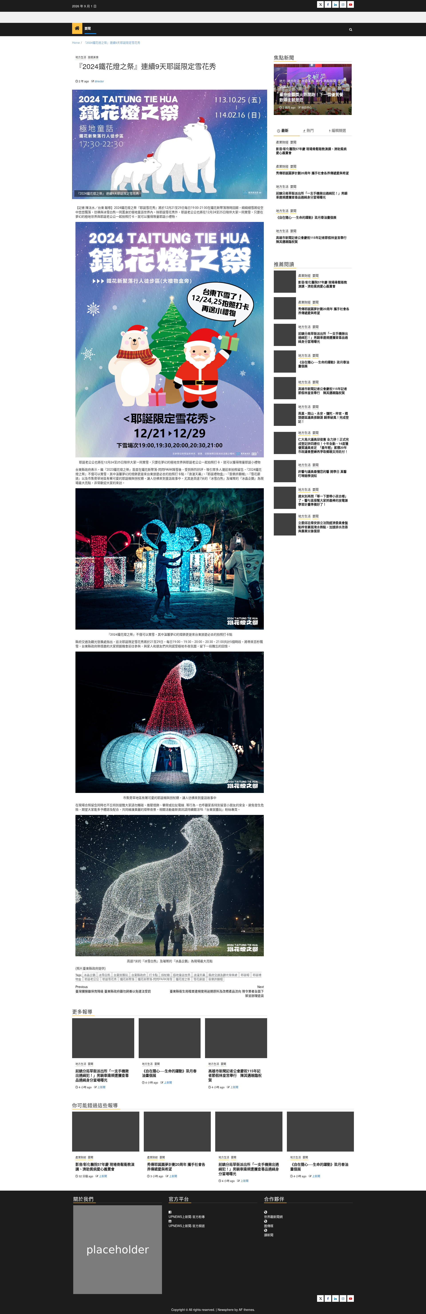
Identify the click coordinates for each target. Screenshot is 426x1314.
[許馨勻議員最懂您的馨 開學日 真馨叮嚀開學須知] (285, 471)
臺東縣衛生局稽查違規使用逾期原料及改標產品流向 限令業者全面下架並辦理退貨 (217, 991)
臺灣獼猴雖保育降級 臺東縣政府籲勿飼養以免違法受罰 (113, 988)
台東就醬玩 (121, 975)
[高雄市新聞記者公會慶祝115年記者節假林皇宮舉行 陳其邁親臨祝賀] (236, 1038)
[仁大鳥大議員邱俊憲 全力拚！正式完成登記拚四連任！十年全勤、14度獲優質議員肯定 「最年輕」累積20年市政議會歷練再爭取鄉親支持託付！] (285, 443)
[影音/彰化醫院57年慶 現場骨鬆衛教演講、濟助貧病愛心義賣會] (285, 282)
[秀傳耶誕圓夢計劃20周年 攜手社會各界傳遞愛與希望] (285, 308)
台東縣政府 (138, 975)
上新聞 (101, 1087)
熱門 (319, 81)
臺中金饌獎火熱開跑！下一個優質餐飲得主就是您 (311, 97)
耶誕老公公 (92, 979)
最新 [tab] (284, 130)
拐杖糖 (165, 975)
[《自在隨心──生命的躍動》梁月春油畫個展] (170, 1038)
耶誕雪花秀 (109, 979)
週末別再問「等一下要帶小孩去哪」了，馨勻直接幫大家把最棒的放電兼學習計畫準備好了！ (323, 500)
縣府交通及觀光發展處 (223, 975)
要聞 (88, 28)
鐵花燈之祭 (183, 979)
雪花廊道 (199, 979)
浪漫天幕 (199, 975)
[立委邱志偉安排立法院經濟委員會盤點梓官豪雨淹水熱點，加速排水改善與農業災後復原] (285, 524)
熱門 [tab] (310, 130)
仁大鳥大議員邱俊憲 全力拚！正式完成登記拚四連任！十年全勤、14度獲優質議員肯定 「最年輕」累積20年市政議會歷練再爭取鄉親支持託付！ (323, 445)
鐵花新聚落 (127, 979)
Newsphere (226, 1309)
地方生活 (80, 57)
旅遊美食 (93, 57)
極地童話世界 (181, 975)
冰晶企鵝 (89, 975)
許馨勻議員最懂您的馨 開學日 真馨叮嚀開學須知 (322, 473)
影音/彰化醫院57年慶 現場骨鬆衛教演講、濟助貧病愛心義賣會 (311, 150)
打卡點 (153, 975)
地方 (282, 81)
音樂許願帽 (215, 979)
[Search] (350, 29)
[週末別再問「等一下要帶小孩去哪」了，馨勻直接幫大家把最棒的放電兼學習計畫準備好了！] (285, 498)
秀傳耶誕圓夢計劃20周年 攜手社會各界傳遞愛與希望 (312, 172)
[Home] (77, 28)
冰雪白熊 (104, 975)
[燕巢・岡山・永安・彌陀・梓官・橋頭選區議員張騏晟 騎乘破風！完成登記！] (285, 415)
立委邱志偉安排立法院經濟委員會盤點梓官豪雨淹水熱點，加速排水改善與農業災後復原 (323, 526)
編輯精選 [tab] (339, 130)
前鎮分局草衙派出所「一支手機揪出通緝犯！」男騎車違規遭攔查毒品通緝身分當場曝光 (102, 1075)
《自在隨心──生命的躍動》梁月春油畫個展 (169, 1073)
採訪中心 (306, 107)
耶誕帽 (245, 975)
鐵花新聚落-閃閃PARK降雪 (155, 979)
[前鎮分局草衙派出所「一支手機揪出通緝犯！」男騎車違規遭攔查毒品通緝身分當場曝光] (103, 1038)
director (99, 81)
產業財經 (282, 142)
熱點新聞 (330, 81)
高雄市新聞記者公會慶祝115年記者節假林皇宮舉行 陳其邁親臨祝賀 (235, 1075)
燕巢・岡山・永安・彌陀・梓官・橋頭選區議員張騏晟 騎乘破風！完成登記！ (323, 417)
